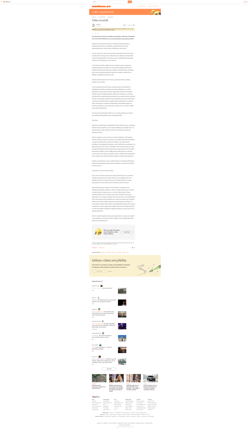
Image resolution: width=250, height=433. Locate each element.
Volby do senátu (95, 407)
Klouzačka (128, 414)
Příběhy (94, 300)
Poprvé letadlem (140, 402)
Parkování (114, 252)
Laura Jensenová (96, 333)
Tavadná (98, 24)
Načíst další (109, 368)
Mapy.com (112, 412)
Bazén (107, 414)
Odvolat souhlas (148, 423)
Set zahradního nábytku (135, 414)
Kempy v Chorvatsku (141, 401)
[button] (122, 291)
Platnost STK (150, 409)
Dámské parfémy (122, 416)
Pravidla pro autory (139, 423)
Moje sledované (141, 6)
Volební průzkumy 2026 (96, 402)
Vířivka (148, 414)
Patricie (94, 297)
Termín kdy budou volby (96, 406)
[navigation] (2, 2)
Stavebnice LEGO (114, 416)
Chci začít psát (154, 6)
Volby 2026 (94, 401)
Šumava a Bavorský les (141, 404)
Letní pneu (128, 416)
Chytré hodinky (144, 416)
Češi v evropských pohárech (141, 412)
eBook (126, 25)
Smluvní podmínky (113, 423)
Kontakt (125, 423)
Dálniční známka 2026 (152, 402)
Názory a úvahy (96, 288)
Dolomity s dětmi (140, 409)
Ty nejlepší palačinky (129, 401)
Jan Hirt (104, 404)
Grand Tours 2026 (106, 409)
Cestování (95, 336)
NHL (115, 409)
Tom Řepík (94, 309)
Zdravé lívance (128, 404)
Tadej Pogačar (106, 406)
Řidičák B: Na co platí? (152, 406)
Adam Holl (95, 356)
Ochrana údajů (131, 423)
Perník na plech (128, 409)
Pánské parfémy (151, 416)
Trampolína (119, 414)
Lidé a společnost (97, 312)
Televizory (138, 416)
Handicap (109, 252)
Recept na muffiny (129, 402)
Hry (93, 347)
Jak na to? (110, 271)
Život (128, 252)
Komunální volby (95, 409)
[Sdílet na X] (134, 247)
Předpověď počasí (118, 412)
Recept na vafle (128, 407)
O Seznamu (105, 423)
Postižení (119, 252)
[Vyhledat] (130, 2)
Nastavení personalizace (124, 425)
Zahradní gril (143, 414)
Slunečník (124, 414)
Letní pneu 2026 (151, 401)
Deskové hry (133, 416)
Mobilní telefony (108, 416)
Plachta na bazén (112, 414)
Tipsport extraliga (117, 404)
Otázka (124, 252)
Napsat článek (127, 232)
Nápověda (120, 423)
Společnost (103, 252)
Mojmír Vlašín (95, 285)
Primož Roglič (105, 407)
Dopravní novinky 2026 (152, 404)
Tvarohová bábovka (129, 406)
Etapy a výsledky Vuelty (107, 402)
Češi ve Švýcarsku (140, 406)
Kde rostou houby (125, 412)
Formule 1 (116, 407)
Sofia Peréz (95, 345)
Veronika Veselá (96, 321)
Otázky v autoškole (151, 407)
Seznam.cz (245, 1)
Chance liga (116, 401)
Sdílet (131, 25)
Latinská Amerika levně (141, 407)
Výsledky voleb (94, 404)
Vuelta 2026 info (106, 401)
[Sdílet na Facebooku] (132, 247)
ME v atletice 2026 (117, 406)
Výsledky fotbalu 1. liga (118, 402)
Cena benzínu (132, 412)
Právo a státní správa (98, 359)
